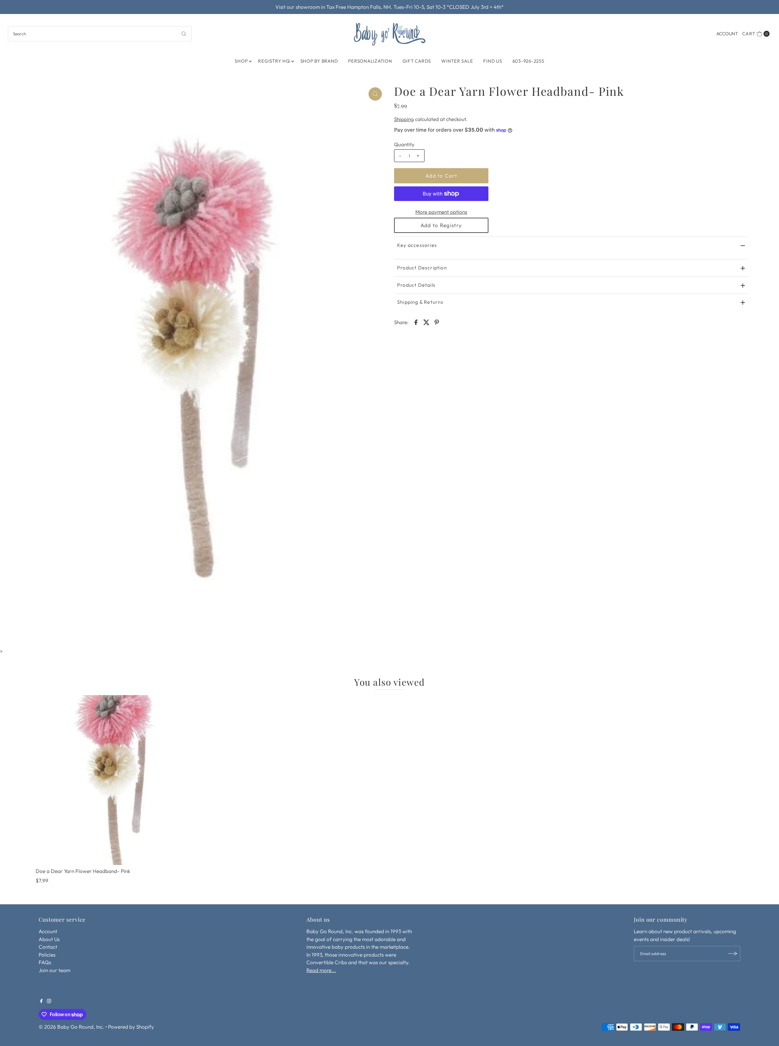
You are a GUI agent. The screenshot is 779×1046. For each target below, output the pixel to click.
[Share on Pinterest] (436, 321)
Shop (241, 61)
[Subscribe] (732, 953)
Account (727, 33)
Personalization (370, 61)
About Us (49, 939)
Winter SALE (457, 61)
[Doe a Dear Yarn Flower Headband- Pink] (121, 780)
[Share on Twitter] (426, 321)
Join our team (54, 970)
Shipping (404, 119)
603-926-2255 (528, 61)
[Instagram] (49, 1001)
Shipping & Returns (420, 302)
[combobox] (100, 33)
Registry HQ (274, 61)
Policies (47, 954)
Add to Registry (441, 225)
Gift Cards (417, 61)
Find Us (492, 61)
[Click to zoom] (375, 94)
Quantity (404, 144)
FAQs (45, 962)
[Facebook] (41, 1001)
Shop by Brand (319, 61)
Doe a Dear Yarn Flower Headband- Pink (83, 871)
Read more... (321, 970)
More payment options (441, 212)
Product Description (422, 268)
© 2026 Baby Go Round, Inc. (71, 1026)
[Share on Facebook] (416, 321)
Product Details (416, 285)
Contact (48, 947)
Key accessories (417, 245)
